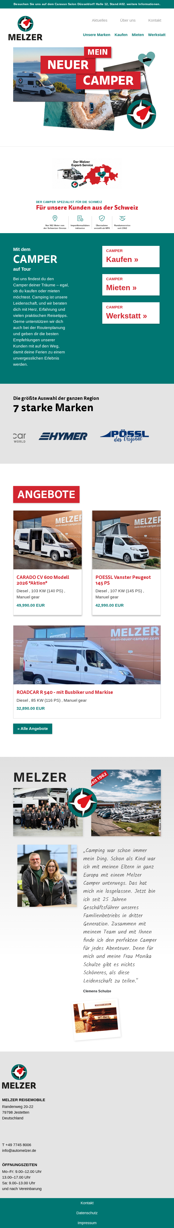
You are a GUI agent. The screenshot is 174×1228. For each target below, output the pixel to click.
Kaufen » (122, 256)
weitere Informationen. (143, 4)
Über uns (128, 20)
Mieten (138, 35)
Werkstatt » (126, 312)
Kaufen (121, 35)
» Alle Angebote (32, 728)
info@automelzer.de (19, 1150)
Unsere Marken (96, 35)
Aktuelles (99, 20)
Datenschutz (87, 1213)
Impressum (87, 1223)
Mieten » (121, 284)
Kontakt (154, 20)
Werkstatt (157, 35)
